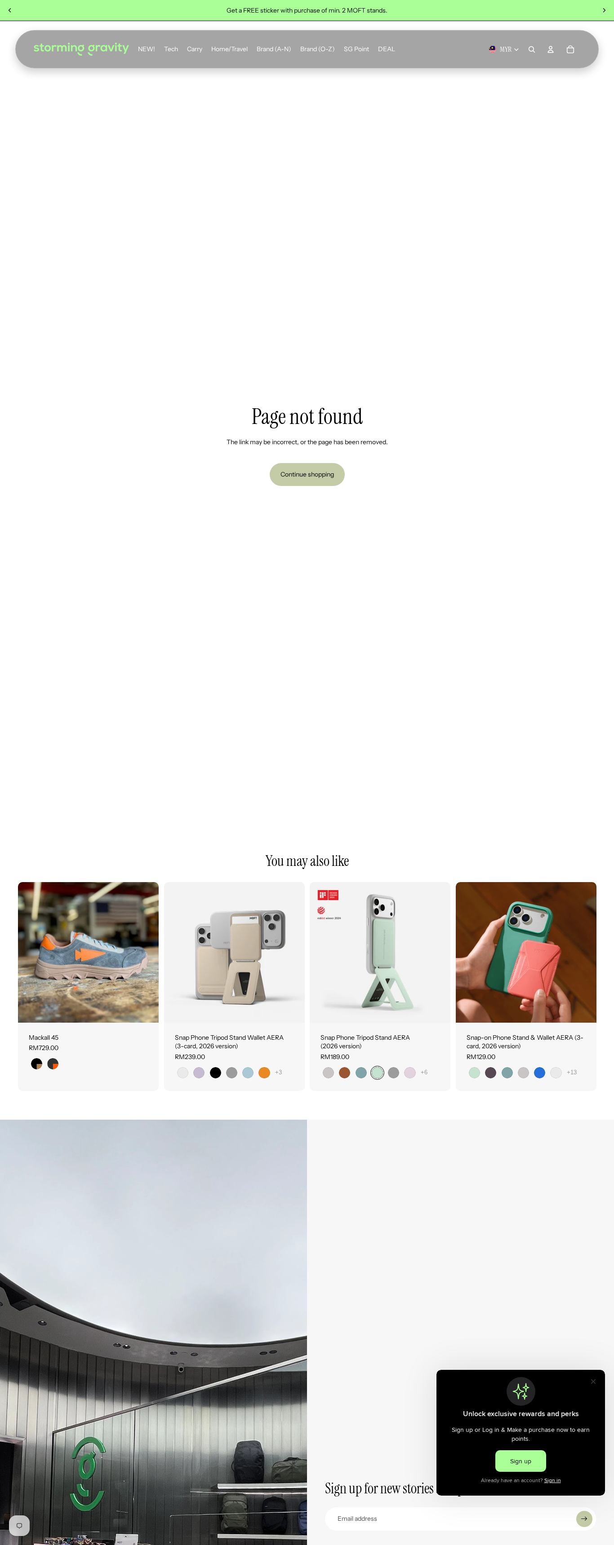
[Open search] (532, 49)
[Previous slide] (10, 10)
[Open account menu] (551, 49)
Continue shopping (307, 474)
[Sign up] (584, 1519)
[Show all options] (278, 1072)
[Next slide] (604, 10)
